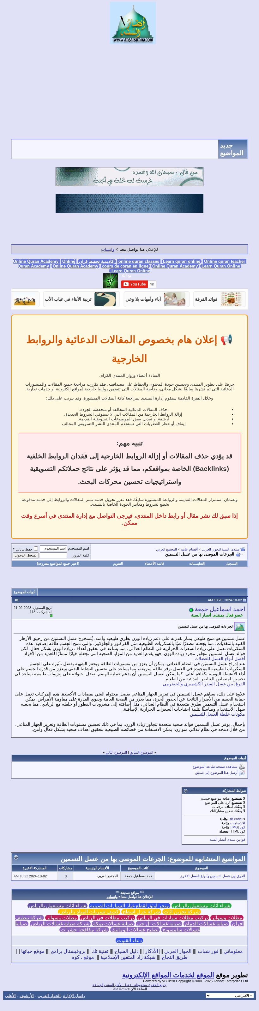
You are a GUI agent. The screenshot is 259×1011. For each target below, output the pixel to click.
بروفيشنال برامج (68, 951)
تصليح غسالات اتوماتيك (135, 929)
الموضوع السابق (141, 752)
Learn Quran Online (220, 266)
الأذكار (151, 951)
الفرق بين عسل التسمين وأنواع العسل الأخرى (212, 876)
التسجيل (232, 563)
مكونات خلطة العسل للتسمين (217, 714)
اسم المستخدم (78, 548)
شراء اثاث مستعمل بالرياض (202, 905)
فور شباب (208, 951)
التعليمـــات (197, 563)
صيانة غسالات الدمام (206, 923)
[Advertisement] (129, 91)
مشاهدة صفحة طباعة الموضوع (215, 767)
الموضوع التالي (116, 752)
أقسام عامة (189, 549)
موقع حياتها (33, 951)
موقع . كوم (82, 957)
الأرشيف (27, 995)
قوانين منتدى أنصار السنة (227, 839)
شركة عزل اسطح (141, 911)
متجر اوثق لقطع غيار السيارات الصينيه (129, 905)
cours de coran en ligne (125, 266)
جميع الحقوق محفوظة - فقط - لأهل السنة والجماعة (129, 985)
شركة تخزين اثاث (181, 911)
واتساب (107, 249)
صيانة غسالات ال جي (159, 923)
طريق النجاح (175, 957)
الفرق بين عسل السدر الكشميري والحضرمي (204, 683)
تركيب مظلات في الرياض (107, 917)
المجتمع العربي (166, 549)
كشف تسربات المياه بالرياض (89, 911)
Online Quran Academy (44, 261)
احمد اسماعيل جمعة (220, 609)
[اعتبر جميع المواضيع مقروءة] (58, 563)
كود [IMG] (238, 827)
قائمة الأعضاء (154, 563)
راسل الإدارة (74, 995)
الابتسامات (237, 823)
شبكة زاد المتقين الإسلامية (127, 957)
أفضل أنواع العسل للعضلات (220, 658)
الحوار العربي (177, 951)
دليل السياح (127, 951)
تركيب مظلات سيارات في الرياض (172, 917)
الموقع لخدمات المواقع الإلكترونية (168, 975)
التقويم (118, 563)
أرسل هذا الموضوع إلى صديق (216, 773)
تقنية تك (100, 951)
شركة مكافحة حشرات (84, 929)
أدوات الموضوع (24, 592)
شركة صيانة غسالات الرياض (60, 923)
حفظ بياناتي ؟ (23, 549)
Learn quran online (182, 261)
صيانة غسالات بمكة (113, 923)
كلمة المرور (81, 555)
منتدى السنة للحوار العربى (220, 549)
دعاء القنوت (129, 940)
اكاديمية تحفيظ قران (97, 261)
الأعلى (10, 995)
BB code (235, 819)
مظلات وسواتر (227, 917)
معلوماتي (233, 951)
